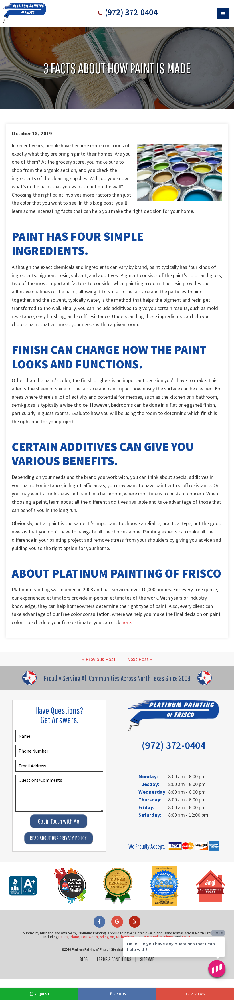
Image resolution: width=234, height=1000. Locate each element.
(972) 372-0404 (130, 12)
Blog (84, 959)
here (126, 622)
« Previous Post (99, 659)
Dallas (63, 936)
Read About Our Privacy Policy (58, 838)
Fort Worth (89, 936)
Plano (74, 936)
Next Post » (139, 659)
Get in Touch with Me (58, 821)
